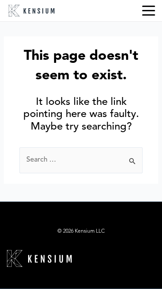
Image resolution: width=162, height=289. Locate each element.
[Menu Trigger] (148, 10)
